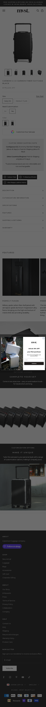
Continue (34, 363)
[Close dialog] (43, 338)
